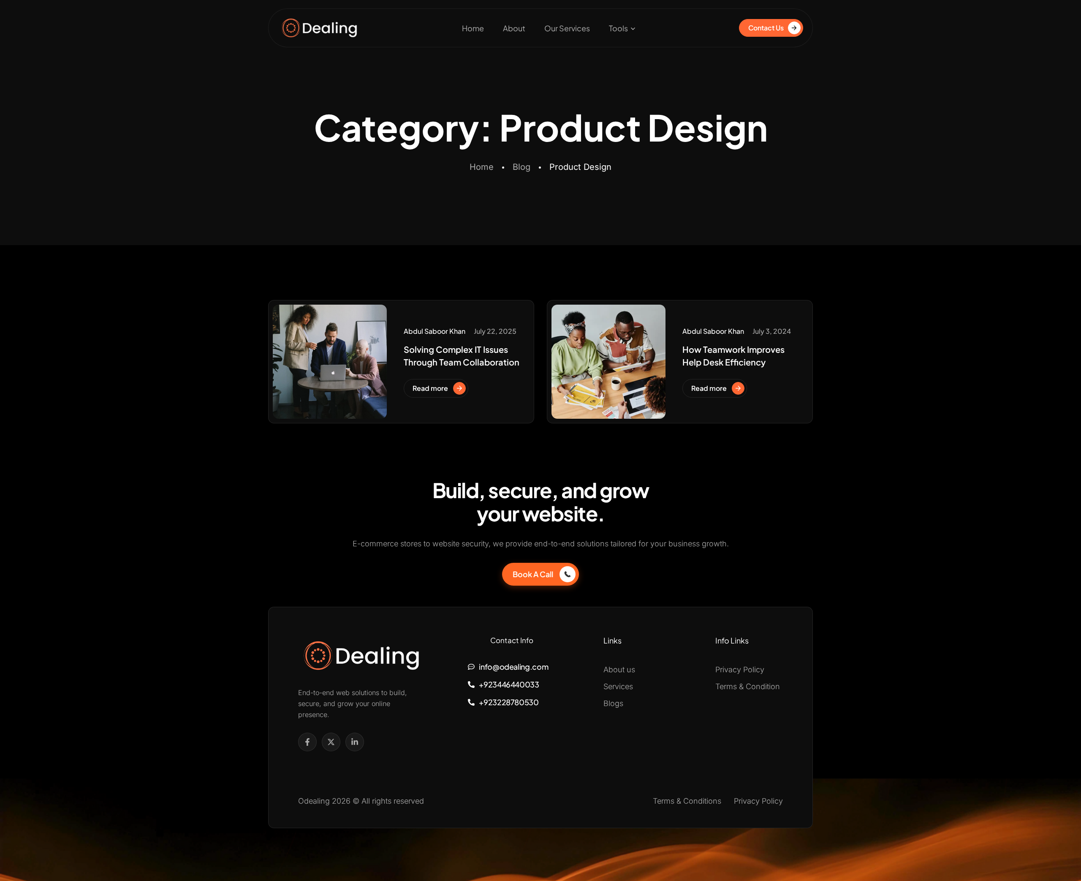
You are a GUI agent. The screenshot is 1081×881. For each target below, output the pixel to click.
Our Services (567, 28)
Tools (618, 28)
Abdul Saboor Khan (434, 331)
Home (473, 28)
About (514, 28)
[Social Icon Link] (307, 742)
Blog (521, 167)
